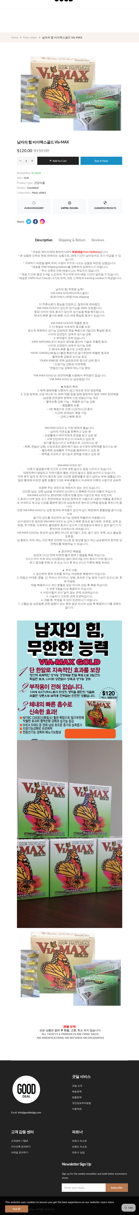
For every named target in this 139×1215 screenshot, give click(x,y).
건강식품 (39, 182)
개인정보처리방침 (81, 1103)
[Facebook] (19, 1119)
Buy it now (101, 160)
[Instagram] (25, 1119)
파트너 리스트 (79, 1140)
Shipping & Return (71, 240)
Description (43, 240)
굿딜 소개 (77, 1085)
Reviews (98, 240)
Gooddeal (33, 187)
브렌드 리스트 (79, 1146)
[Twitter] (12, 1119)
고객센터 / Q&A (19, 1140)
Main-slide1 (39, 192)
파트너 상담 (78, 1152)
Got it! (17, 1208)
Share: (20, 221)
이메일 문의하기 (19, 1152)
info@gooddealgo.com (29, 1112)
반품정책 (77, 1097)
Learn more (107, 1202)
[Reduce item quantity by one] (20, 161)
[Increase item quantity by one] (32, 161)
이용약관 (77, 1108)
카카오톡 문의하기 (21, 1146)
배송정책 (77, 1091)
